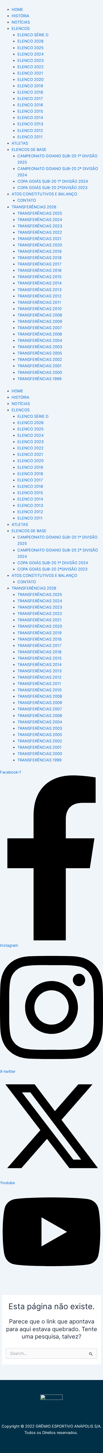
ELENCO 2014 (30, 117)
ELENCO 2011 (30, 137)
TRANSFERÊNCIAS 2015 (39, 276)
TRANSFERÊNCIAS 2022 (39, 232)
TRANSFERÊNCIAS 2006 (39, 334)
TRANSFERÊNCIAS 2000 (39, 372)
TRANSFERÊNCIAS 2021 (39, 238)
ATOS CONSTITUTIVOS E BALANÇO (44, 194)
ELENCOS (21, 28)
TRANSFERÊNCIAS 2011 (39, 302)
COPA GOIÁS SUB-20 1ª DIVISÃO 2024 (52, 181)
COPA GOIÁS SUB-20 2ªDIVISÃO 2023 (52, 187)
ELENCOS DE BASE (29, 149)
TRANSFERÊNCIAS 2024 (39, 219)
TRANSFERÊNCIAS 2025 (39, 213)
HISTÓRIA (20, 15)
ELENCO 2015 (30, 111)
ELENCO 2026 (30, 41)
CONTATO (26, 200)
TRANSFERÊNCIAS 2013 (39, 289)
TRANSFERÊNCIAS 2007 (39, 327)
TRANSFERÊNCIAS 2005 (39, 353)
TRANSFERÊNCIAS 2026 (34, 207)
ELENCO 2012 (30, 130)
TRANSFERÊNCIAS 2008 (39, 315)
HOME (17, 9)
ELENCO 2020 (30, 79)
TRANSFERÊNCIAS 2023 (39, 226)
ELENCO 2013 (30, 124)
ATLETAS (20, 143)
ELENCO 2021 (30, 73)
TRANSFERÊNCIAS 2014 (39, 283)
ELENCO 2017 (30, 98)
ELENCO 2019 (30, 86)
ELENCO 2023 (30, 60)
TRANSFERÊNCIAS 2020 (39, 245)
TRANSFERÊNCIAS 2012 (39, 296)
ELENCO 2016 (30, 105)
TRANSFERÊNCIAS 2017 (39, 264)
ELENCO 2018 (30, 92)
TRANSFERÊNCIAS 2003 (39, 346)
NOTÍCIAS (21, 22)
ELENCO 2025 (30, 47)
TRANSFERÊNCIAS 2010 (39, 308)
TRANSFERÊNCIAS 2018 (39, 257)
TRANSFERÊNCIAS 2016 (39, 270)
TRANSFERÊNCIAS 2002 (39, 359)
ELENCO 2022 (30, 67)
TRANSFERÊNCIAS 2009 (39, 321)
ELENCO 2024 (30, 54)
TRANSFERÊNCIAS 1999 (39, 378)
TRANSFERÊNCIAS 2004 (39, 340)
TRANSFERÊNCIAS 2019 (39, 251)
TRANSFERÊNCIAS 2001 (39, 366)
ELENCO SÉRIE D (32, 35)
